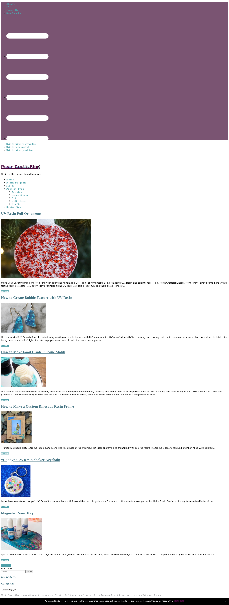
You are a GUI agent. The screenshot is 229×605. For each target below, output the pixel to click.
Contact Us (12, 10)
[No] (225, 601)
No (182, 601)
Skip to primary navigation (21, 143)
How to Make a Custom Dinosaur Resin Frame (37, 406)
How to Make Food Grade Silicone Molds (33, 352)
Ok (177, 601)
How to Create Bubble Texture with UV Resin (36, 298)
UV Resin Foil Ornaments (21, 214)
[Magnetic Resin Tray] (21, 549)
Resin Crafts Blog (20, 166)
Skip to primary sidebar (19, 150)
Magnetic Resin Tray (17, 513)
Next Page (6, 565)
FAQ (8, 7)
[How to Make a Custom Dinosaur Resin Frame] (16, 442)
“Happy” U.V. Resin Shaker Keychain (30, 460)
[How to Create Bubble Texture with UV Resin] (23, 331)
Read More (5, 291)
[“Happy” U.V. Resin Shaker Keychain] (15, 495)
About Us (11, 4)
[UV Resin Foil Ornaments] (46, 277)
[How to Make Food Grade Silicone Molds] (23, 386)
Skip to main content (17, 147)
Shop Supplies (13, 13)
